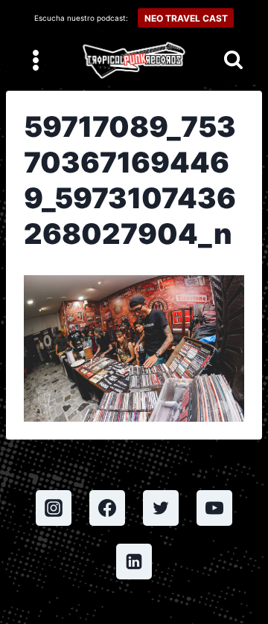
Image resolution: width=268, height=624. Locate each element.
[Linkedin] (134, 561)
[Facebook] (107, 508)
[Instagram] (53, 508)
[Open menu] (36, 60)
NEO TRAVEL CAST (186, 18)
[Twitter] (161, 508)
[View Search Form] (233, 60)
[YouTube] (214, 508)
